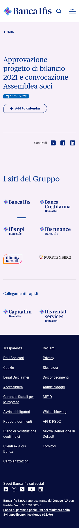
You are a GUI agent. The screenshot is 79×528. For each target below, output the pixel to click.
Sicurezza (50, 368)
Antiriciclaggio (54, 387)
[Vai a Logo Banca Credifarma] (58, 206)
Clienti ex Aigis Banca (14, 449)
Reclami (49, 348)
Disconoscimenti (56, 377)
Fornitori (49, 446)
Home (10, 31)
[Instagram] (14, 489)
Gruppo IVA (60, 500)
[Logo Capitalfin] (21, 315)
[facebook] (6, 489)
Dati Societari (13, 358)
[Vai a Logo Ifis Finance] (58, 233)
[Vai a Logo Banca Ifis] (21, 206)
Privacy (48, 358)
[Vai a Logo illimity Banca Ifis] (21, 260)
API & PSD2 (52, 421)
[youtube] (31, 489)
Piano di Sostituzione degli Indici (19, 434)
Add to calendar (27, 108)
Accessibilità (13, 387)
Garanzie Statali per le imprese (18, 399)
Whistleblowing (54, 412)
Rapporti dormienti (17, 421)
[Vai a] (21, 233)
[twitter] (22, 489)
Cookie (8, 368)
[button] (58, 11)
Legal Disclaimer (16, 377)
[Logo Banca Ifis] (27, 11)
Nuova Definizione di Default (59, 434)
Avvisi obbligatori (16, 412)
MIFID (47, 397)
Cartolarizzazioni (16, 461)
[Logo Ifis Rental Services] (58, 315)
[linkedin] (40, 489)
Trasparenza (13, 348)
